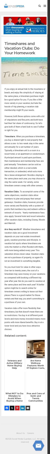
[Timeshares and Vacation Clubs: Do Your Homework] (25, 70)
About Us (20, 433)
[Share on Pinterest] (17, 408)
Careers (30, 433)
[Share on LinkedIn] (22, 408)
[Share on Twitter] (12, 408)
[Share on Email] (28, 408)
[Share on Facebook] (6, 408)
